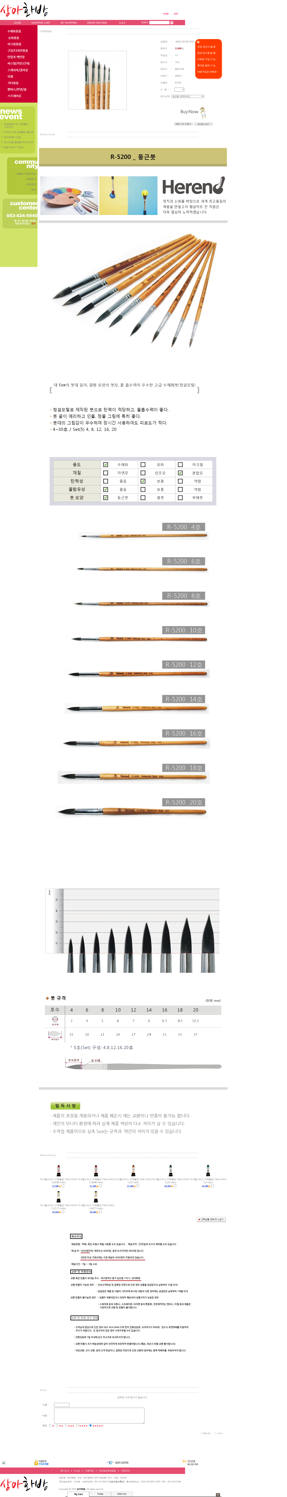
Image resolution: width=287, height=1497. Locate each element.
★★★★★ (97, 1426)
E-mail (77, 1471)
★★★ (71, 1426)
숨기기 (218, 1494)
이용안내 (125, 1471)
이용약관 (89, 1471)
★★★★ (83, 1426)
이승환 (77, 1482)
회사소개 (64, 1471)
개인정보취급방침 (107, 1471)
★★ (61, 1426)
